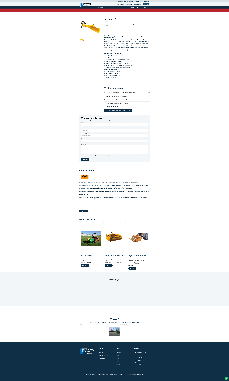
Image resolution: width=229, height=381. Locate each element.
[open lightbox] (90, 27)
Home (114, 4)
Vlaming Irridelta (101, 358)
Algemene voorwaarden (138, 374)
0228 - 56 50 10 (140, 355)
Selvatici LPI (100, 10)
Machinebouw (128, 4)
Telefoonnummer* (85, 133)
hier (82, 324)
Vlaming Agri (86, 10)
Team (117, 355)
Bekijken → (85, 265)
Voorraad (126, 1)
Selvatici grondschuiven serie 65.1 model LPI (117, 110)
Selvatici (106, 21)
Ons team (137, 1)
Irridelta (122, 4)
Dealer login (120, 1)
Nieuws (141, 1)
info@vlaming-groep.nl (143, 324)
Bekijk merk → (84, 211)
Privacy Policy (129, 374)
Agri (118, 4)
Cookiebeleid (121, 374)
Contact (146, 4)
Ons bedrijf (131, 1)
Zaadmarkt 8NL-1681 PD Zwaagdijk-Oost (140, 364)
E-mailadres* (84, 127)
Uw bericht (83, 144)
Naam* (82, 122)
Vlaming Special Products (103, 355)
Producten (93, 10)
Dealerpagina (137, 4)
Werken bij (146, 1)
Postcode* (83, 138)
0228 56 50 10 (123, 324)
